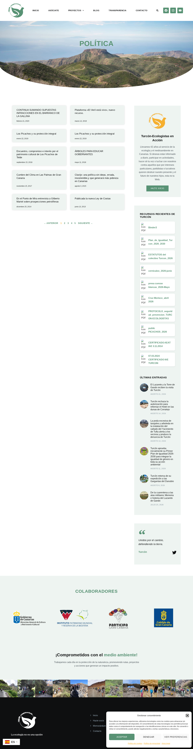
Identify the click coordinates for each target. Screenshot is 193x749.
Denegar (148, 737)
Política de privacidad (152, 743)
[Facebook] (166, 10)
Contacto (142, 10)
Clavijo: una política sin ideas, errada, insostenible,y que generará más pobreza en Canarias (96, 177)
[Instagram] (173, 10)
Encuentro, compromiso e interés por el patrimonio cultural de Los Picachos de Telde (37, 154)
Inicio (35, 10)
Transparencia (117, 10)
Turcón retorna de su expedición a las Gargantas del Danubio (162, 478)
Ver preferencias (175, 737)
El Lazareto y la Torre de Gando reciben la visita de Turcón (162, 387)
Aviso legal (166, 743)
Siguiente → (85, 223)
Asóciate (53, 10)
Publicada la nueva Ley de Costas (93, 198)
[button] (187, 715)
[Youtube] (180, 10)
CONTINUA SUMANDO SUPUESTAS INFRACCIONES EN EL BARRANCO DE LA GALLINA (38, 113)
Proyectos (74, 10)
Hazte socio (157, 188)
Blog (96, 10)
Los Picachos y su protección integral (36, 133)
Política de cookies (135, 743)
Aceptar (122, 737)
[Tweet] (174, 552)
